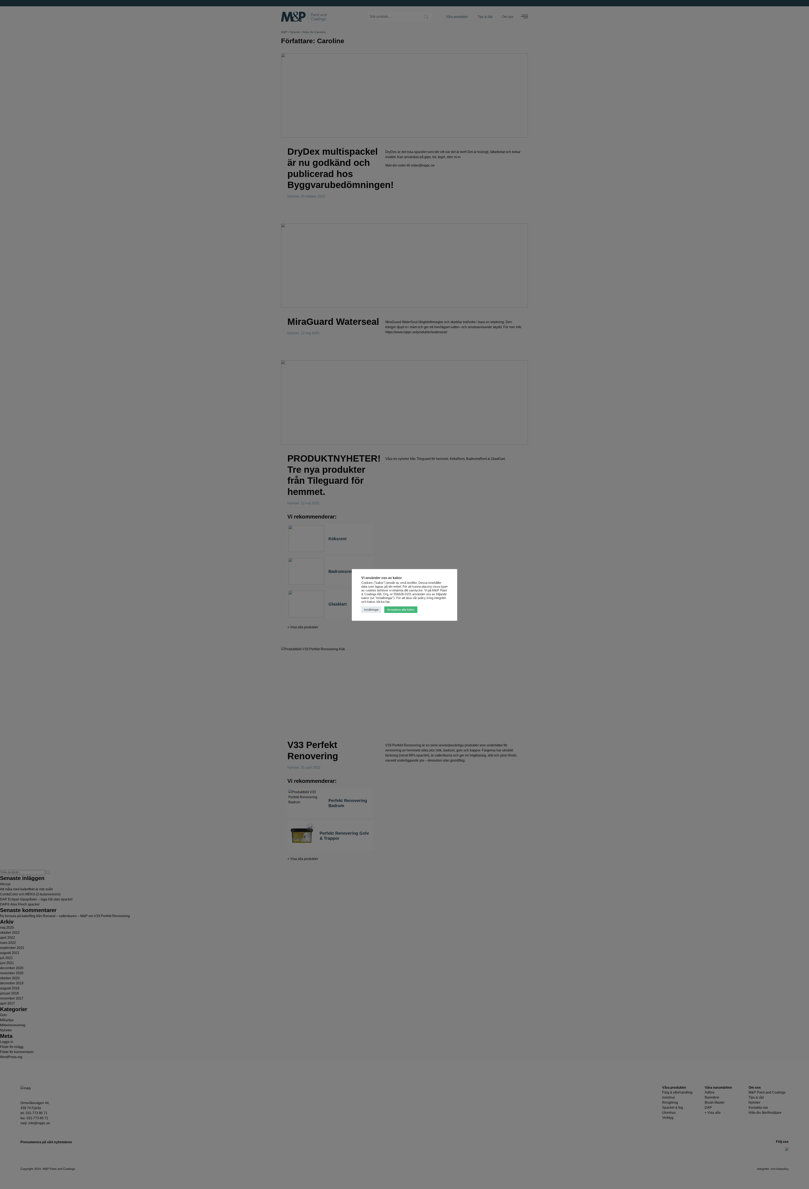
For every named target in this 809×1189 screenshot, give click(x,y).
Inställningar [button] (371, 609)
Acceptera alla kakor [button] (400, 609)
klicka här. (383, 601)
